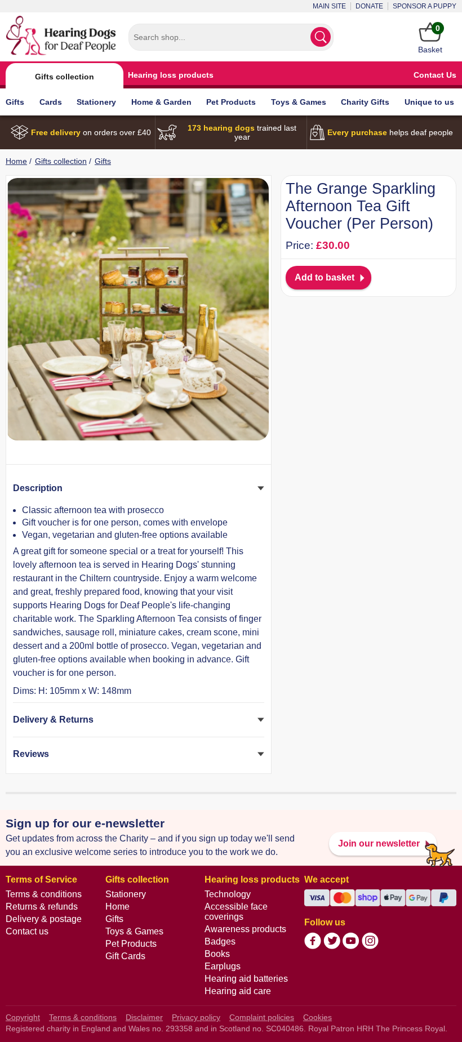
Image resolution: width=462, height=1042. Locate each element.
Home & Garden (161, 101)
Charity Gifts (365, 101)
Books (217, 954)
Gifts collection (64, 76)
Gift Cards (125, 956)
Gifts (15, 101)
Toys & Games (298, 101)
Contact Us (435, 74)
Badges (220, 941)
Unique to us (429, 101)
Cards (50, 101)
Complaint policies (261, 1017)
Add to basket (324, 277)
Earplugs (223, 966)
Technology (228, 894)
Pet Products (231, 101)
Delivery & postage (44, 919)
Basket (430, 39)
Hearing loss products (171, 74)
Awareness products (245, 929)
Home (16, 161)
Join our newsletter (379, 843)
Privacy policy (196, 1017)
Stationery (96, 101)
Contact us (27, 931)
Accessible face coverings (236, 911)
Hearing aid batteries (246, 978)
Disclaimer (144, 1017)
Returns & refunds (42, 906)
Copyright (23, 1017)
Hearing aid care (238, 991)
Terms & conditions (44, 894)
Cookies (317, 1017)
